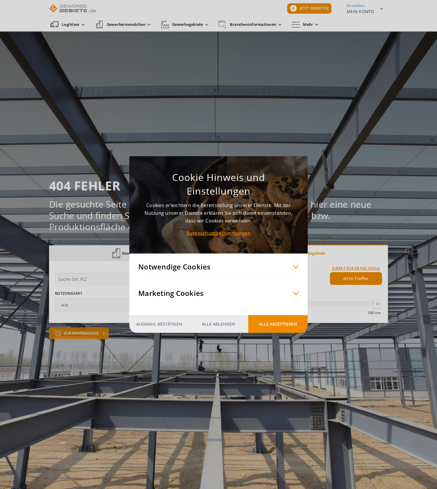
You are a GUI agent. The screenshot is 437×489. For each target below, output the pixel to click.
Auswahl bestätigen (159, 324)
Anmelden (356, 5)
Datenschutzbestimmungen (218, 233)
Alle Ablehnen (218, 324)
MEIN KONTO (360, 11)
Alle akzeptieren (278, 324)
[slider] (377, 304)
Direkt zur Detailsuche (356, 268)
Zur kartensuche (82, 333)
